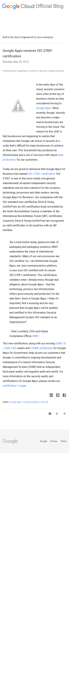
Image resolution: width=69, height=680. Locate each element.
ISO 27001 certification (41, 173)
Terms (63, 441)
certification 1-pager (14, 385)
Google (44, 441)
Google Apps (43, 108)
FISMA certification (41, 348)
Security (44, 402)
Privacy (54, 441)
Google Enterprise (31, 402)
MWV (35, 336)
